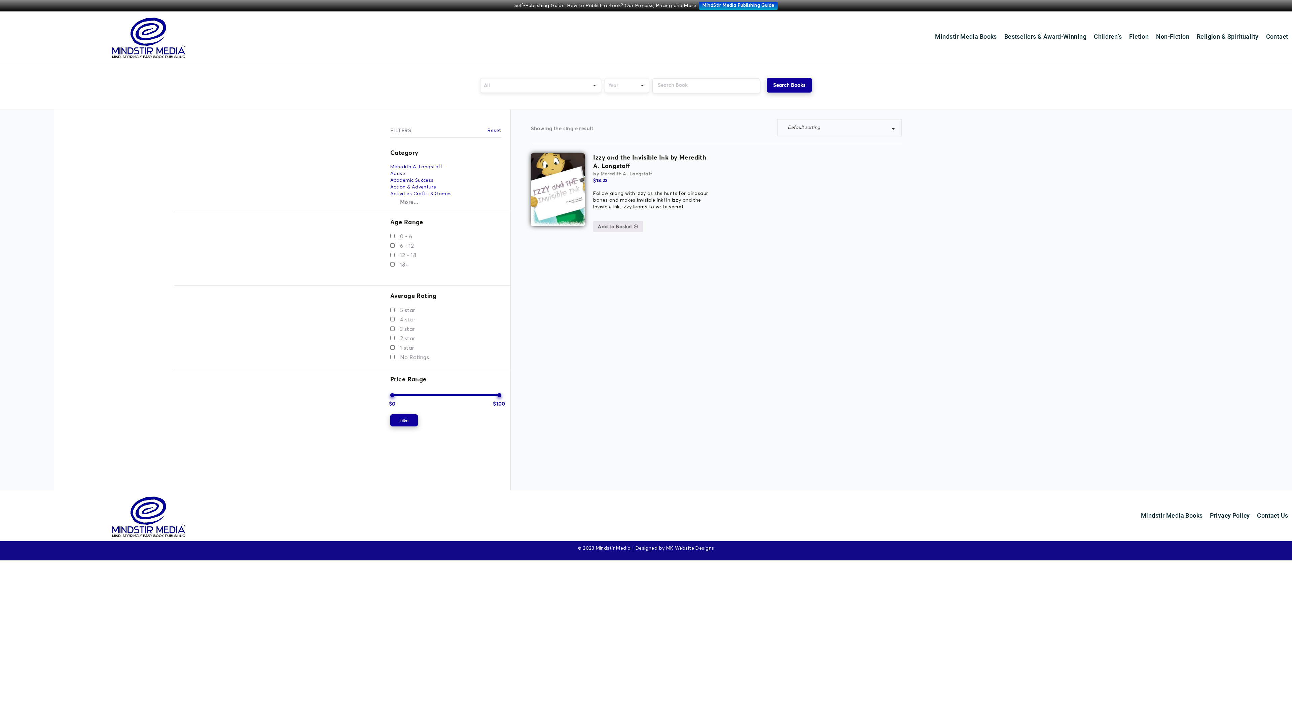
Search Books (789, 85)
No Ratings (414, 357)
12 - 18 (408, 255)
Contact (1277, 36)
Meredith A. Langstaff (416, 167)
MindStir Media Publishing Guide (738, 5)
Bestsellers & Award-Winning (1045, 36)
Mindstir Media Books (966, 36)
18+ (404, 265)
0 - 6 (406, 236)
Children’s (1108, 36)
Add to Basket (616, 226)
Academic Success (412, 180)
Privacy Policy (1230, 515)
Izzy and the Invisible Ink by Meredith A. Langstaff (649, 161)
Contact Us (1272, 515)
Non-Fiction (1172, 36)
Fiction (1139, 36)
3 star (407, 329)
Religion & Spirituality (1228, 36)
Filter (404, 420)
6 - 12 (407, 246)
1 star (407, 348)
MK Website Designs (690, 548)
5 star (407, 310)
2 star (407, 338)
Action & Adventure (413, 187)
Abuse (397, 173)
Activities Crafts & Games (421, 194)
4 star (408, 319)
